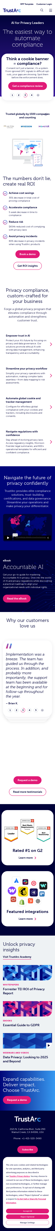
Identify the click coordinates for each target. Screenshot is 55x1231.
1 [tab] (12, 95)
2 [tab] (18, 95)
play (38, 95)
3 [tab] (25, 95)
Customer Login (44, 4)
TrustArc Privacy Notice (19, 1176)
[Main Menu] (50, 10)
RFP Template (26, 4)
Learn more (26, 857)
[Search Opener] (41, 10)
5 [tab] (36, 710)
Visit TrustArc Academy (17, 956)
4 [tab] (31, 95)
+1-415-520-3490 (32, 1138)
